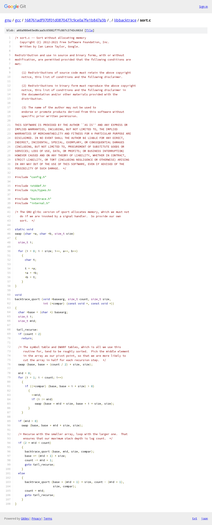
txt (194, 518)
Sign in (203, 6)
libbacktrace (125, 20)
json (204, 518)
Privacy (36, 518)
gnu (8, 20)
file (89, 30)
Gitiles (25, 518)
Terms (47, 518)
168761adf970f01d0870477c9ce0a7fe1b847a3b (65, 20)
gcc (18, 20)
